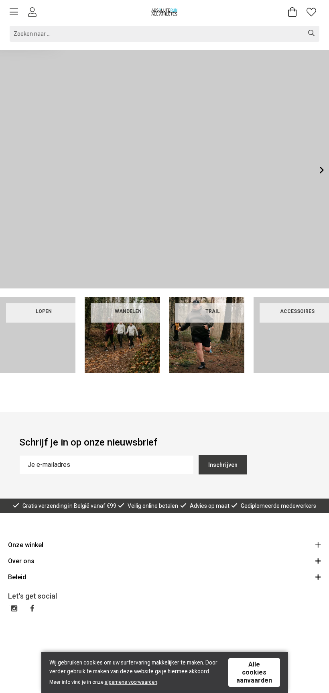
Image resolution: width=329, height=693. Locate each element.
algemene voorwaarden (131, 682)
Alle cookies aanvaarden (254, 672)
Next (315, 170)
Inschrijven (223, 465)
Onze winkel (25, 545)
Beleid (17, 577)
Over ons (21, 561)
